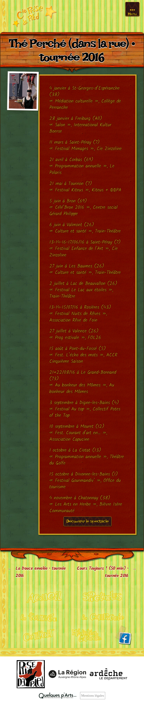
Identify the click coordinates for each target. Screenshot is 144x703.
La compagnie (103, 615)
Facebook (123, 635)
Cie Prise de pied (35, 16)
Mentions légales (92, 695)
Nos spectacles (103, 596)
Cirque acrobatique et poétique (41, 596)
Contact (35, 634)
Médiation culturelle (87, 634)
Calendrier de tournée (41, 615)
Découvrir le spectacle (87, 522)
